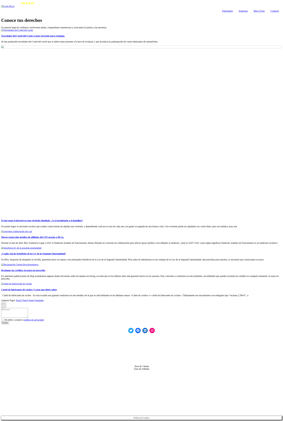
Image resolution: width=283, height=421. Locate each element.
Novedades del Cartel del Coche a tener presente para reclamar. (33, 36)
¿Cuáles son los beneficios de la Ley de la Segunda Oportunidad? (33, 253)
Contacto (274, 11)
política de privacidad (34, 320)
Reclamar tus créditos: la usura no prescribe (23, 270)
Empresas (243, 11)
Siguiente (39, 300)
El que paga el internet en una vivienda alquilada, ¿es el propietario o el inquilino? (42, 220)
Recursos (5, 394)
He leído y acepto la (24, 320)
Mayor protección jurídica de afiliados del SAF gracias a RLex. (32, 237)
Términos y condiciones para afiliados (18, 407)
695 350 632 (19, 356)
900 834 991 (17, 348)
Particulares (227, 11)
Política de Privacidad (11, 379)
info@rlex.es (56, 3)
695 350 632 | (43, 3)
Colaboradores (8, 397)
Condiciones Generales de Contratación (19, 384)
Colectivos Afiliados (10, 402)
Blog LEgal (259, 11)
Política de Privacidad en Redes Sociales (20, 382)
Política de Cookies (10, 376)
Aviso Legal (7, 374)
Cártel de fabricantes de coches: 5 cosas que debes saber (29, 289)
